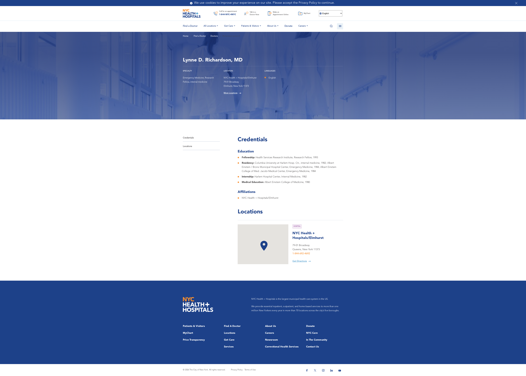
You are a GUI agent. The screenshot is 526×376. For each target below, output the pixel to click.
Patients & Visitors (250, 26)
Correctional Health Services (282, 347)
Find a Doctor (232, 326)
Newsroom (271, 340)
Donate (288, 26)
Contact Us (312, 347)
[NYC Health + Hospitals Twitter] (315, 370)
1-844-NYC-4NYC (227, 15)
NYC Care (312, 333)
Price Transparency (194, 340)
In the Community (316, 340)
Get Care (228, 26)
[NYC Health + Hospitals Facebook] (306, 370)
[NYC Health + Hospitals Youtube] (339, 370)
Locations (187, 146)
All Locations (210, 26)
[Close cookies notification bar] (516, 3)
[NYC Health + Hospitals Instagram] (323, 370)
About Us (271, 26)
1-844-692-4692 (301, 253)
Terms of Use (250, 370)
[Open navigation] (340, 26)
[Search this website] (331, 26)
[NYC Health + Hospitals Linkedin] (331, 370)
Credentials (188, 138)
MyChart (188, 333)
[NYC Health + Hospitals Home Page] (192, 13)
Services (229, 347)
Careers (302, 26)
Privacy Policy (237, 370)
